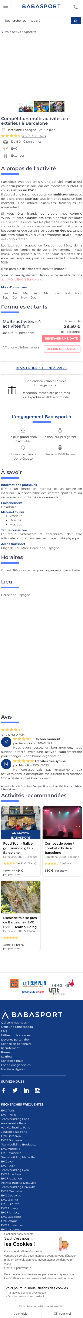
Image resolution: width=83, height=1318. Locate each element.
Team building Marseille (18, 1157)
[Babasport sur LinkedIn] (28, 1091)
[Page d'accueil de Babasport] (41, 6)
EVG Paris (7, 1110)
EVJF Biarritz (10, 1204)
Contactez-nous (12, 1060)
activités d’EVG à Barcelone (21, 279)
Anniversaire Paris (13, 1123)
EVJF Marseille (11, 1153)
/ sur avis (34, 136)
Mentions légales (13, 1069)
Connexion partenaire (16, 1043)
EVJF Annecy (10, 1212)
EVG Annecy (9, 1208)
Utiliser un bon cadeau (17, 1035)
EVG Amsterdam (12, 1225)
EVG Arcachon (11, 1174)
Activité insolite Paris (15, 1127)
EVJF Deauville (11, 1191)
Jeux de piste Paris (14, 1131)
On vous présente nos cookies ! (26, 1296)
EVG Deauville (11, 1195)
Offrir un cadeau (62, 349)
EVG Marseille (10, 1148)
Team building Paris (15, 1119)
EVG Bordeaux (11, 1136)
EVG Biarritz (9, 1199)
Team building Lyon (15, 1170)
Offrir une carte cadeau (17, 1026)
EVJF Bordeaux (11, 1140)
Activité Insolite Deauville (18, 1182)
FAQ (4, 1031)
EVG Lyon (7, 1161)
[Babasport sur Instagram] (39, 1091)
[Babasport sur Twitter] (17, 1091)
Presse (5, 1052)
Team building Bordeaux (18, 1144)
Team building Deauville (18, 1187)
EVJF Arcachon (11, 1178)
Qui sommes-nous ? (15, 1022)
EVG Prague (9, 1221)
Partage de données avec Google (27, 1292)
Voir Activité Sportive (20, 32)
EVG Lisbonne (11, 1229)
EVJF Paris (8, 1114)
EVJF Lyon (8, 1165)
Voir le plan (47, 130)
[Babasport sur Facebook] (6, 1091)
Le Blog (6, 1056)
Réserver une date (61, 338)
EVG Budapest (11, 1216)
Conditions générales (15, 1065)
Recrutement (10, 1048)
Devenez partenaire (15, 1039)
